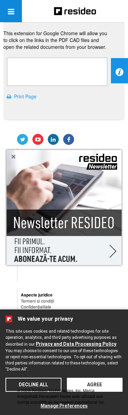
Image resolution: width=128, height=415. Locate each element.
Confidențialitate (36, 306)
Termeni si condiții (37, 301)
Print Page (24, 96)
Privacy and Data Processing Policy (76, 344)
